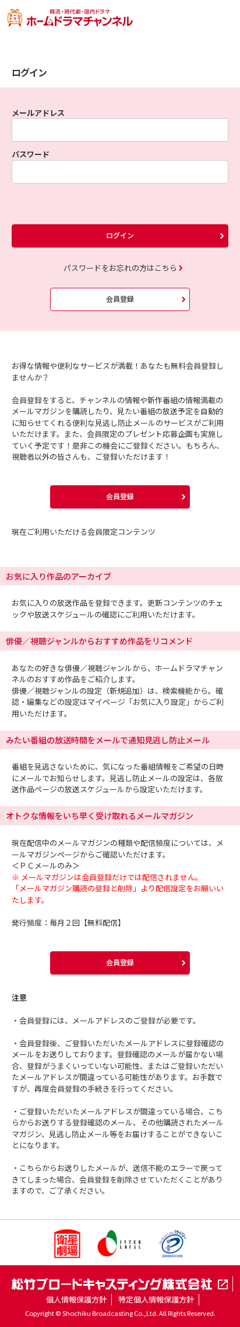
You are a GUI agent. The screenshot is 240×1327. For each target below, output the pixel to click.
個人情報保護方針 (76, 1299)
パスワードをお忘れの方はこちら (120, 267)
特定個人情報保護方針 (156, 1299)
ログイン (120, 235)
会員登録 (120, 298)
